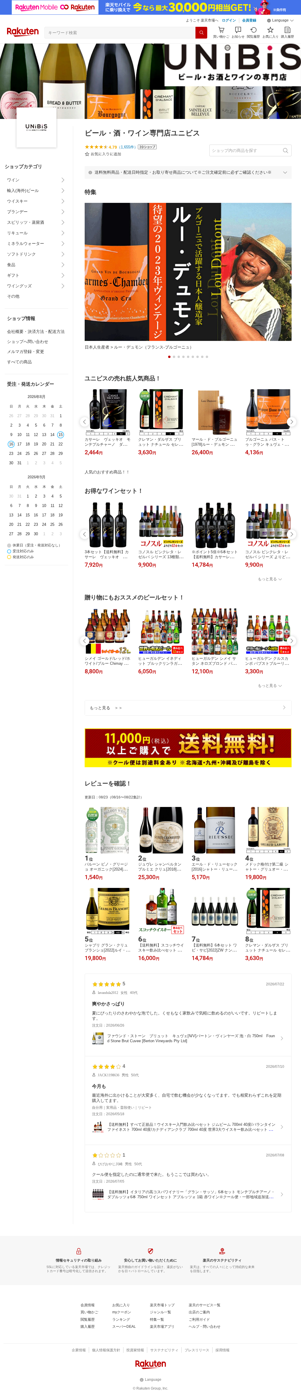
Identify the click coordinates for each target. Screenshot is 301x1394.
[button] (280, 20)
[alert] (188, 172)
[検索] (201, 33)
